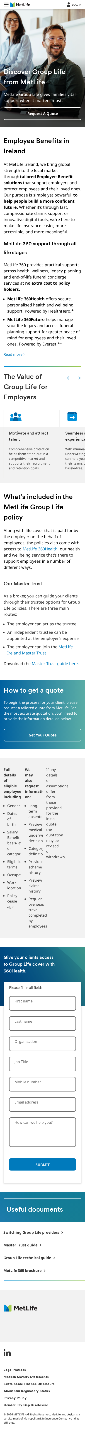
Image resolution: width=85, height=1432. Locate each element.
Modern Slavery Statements (26, 1377)
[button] (6, 4)
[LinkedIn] (7, 1353)
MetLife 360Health (40, 549)
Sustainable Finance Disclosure (29, 1384)
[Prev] (68, 378)
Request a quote (42, 113)
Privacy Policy (15, 1398)
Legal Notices (15, 1370)
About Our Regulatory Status (27, 1391)
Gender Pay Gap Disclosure (26, 1405)
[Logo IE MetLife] (20, 1310)
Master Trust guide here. (55, 663)
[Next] (79, 378)
